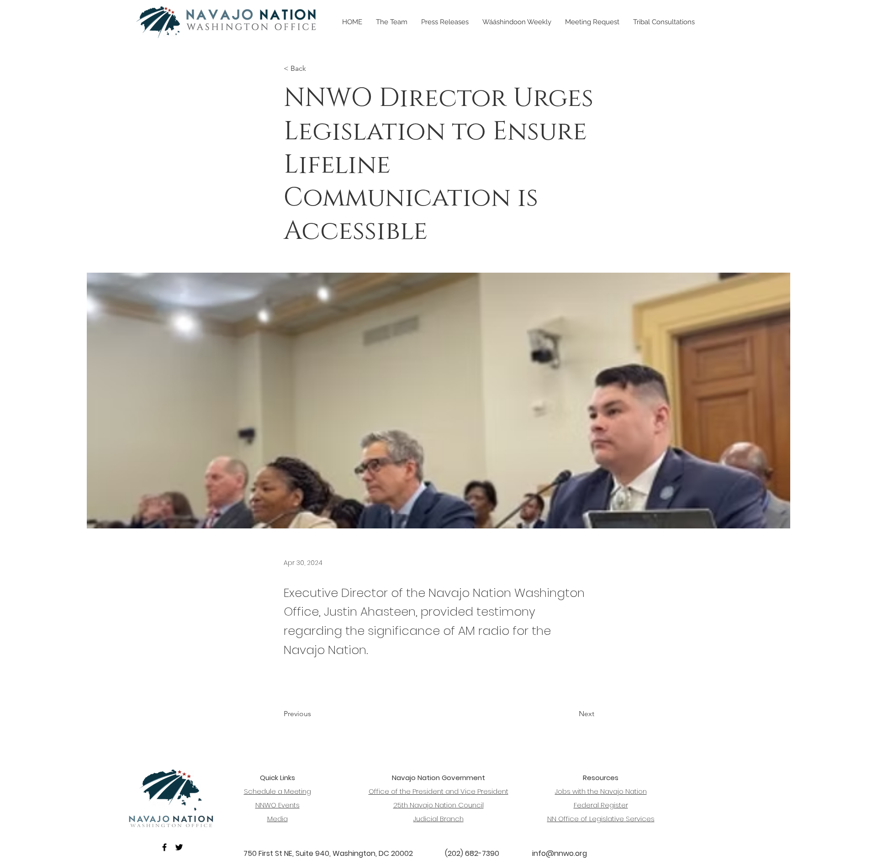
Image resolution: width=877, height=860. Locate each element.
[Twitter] (179, 847)
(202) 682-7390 (472, 853)
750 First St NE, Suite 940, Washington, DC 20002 (328, 853)
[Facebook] (164, 847)
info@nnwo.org (559, 853)
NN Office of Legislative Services (601, 818)
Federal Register (601, 805)
